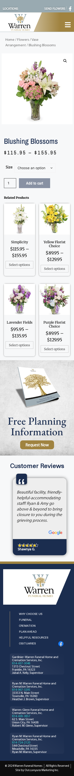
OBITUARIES (27, 643)
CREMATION (27, 626)
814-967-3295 (21, 690)
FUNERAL (25, 620)
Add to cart (34, 183)
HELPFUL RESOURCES (33, 638)
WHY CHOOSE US (30, 614)
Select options (19, 265)
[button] (65, 60)
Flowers (23, 40)
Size (9, 167)
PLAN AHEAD (28, 632)
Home (9, 40)
